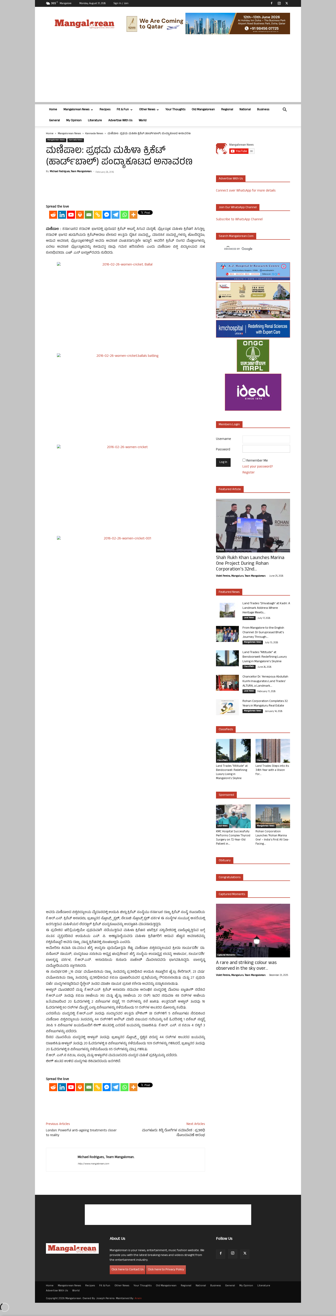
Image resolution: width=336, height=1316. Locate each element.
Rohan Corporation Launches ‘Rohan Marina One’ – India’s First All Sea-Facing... (272, 838)
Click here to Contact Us (128, 1269)
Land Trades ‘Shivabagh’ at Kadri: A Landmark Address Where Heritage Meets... (266, 608)
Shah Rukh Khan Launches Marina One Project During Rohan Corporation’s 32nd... (250, 564)
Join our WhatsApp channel (238, 207)
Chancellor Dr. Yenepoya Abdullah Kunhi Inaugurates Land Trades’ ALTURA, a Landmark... (265, 681)
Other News (147, 109)
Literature (95, 120)
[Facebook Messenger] (107, 215)
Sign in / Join (121, 4)
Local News (249, 618)
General (54, 120)
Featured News (229, 592)
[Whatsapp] (124, 215)
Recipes (105, 109)
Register (249, 473)
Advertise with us (231, 178)
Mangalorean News (76, 109)
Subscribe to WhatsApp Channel (239, 220)
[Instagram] (279, 3)
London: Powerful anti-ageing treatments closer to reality (81, 1133)
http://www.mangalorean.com (93, 1164)
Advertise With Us (120, 120)
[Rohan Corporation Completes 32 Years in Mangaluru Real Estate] (227, 707)
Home (53, 109)
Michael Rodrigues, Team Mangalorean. (71, 172)
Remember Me (257, 461)
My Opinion (74, 120)
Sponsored (226, 795)
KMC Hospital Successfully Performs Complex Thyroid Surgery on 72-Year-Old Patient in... (233, 838)
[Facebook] (271, 3)
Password (223, 450)
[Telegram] (116, 215)
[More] (133, 215)
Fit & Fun (123, 109)
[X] (286, 3)
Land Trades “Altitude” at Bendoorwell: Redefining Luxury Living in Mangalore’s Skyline (265, 657)
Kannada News (94, 133)
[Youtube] (71, 215)
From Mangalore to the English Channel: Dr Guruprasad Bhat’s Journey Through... (263, 632)
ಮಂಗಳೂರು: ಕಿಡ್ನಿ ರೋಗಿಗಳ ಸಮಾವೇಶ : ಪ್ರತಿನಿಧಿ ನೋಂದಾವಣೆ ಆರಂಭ (173, 1133)
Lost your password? (258, 467)
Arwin (138, 1298)
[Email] (89, 215)
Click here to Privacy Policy (166, 1269)
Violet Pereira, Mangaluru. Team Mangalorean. (241, 576)
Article (220, 550)
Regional (227, 109)
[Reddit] (53, 215)
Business (263, 109)
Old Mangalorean (203, 109)
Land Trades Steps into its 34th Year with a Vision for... (272, 770)
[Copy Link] (98, 215)
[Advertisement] (168, 70)
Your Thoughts (175, 109)
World (143, 120)
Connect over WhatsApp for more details (246, 191)
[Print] (80, 215)
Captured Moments (232, 894)
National (245, 109)
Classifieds (249, 667)
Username (223, 439)
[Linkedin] (62, 215)
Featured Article (230, 489)
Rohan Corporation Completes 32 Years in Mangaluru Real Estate (265, 704)
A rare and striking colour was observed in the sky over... (246, 966)
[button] (284, 110)
